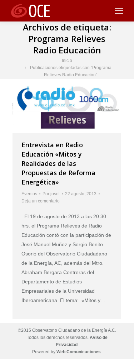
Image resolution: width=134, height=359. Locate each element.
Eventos (29, 193)
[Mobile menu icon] (119, 10)
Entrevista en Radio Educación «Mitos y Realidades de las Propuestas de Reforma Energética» (58, 163)
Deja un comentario (40, 201)
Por (51, 193)
